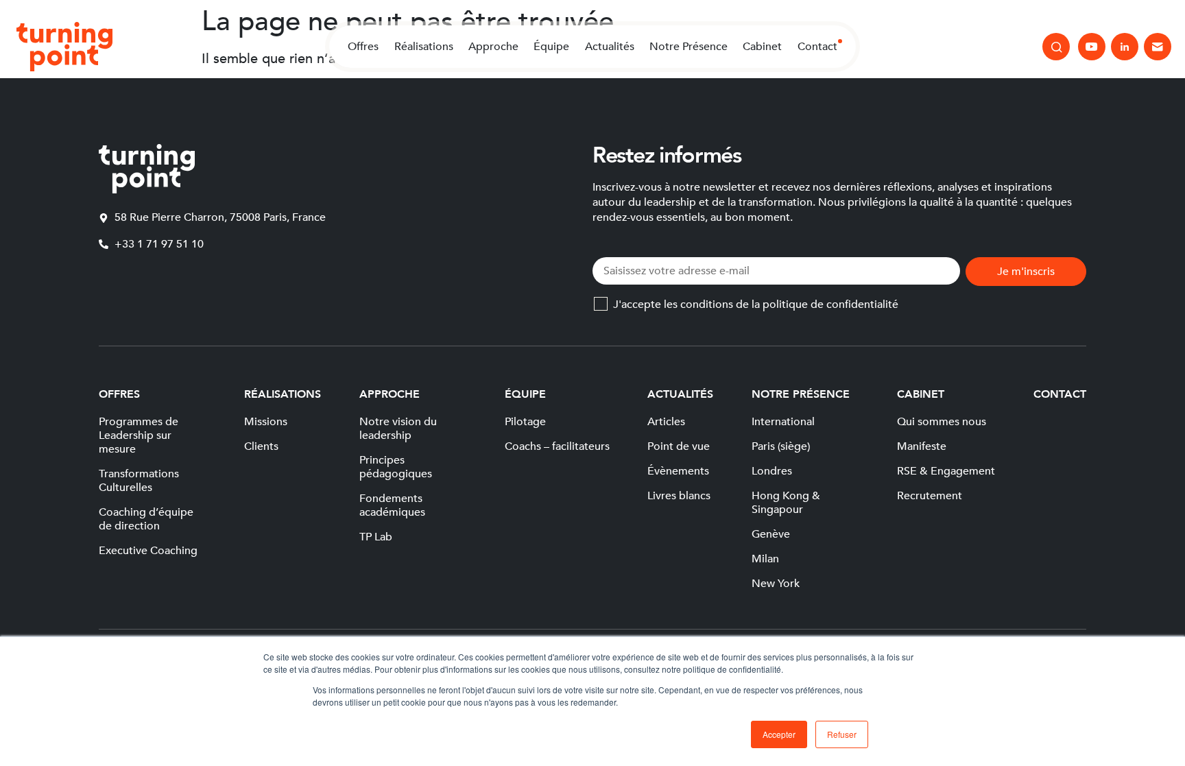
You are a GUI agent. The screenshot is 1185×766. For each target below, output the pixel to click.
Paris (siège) (781, 446)
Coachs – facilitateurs (557, 446)
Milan (765, 558)
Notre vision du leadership (398, 428)
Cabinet (762, 46)
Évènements (678, 471)
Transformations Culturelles (139, 480)
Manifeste (921, 446)
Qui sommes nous (941, 421)
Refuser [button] (842, 734)
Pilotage (525, 421)
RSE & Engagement (946, 471)
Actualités (609, 46)
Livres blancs (678, 495)
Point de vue (678, 446)
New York (776, 583)
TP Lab (375, 536)
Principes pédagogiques (395, 467)
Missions (265, 421)
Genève (771, 534)
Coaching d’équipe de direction (146, 519)
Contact (817, 46)
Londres (772, 471)
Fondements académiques (392, 505)
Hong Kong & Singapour (786, 502)
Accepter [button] (779, 734)
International (783, 421)
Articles (666, 421)
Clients (261, 446)
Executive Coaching (148, 550)
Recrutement (929, 495)
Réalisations (423, 46)
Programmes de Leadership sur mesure (138, 435)
